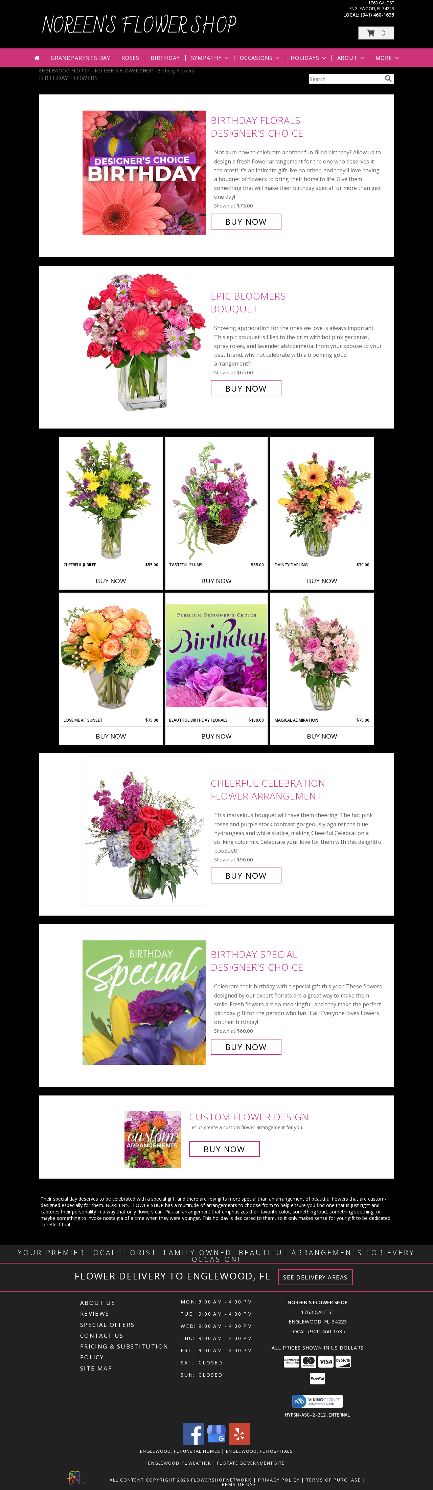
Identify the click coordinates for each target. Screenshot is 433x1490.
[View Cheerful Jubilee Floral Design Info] (111, 500)
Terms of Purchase (333, 1480)
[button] (376, 33)
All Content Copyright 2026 (149, 1480)
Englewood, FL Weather (179, 1463)
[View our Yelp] (239, 1443)
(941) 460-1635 (377, 15)
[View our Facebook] (193, 1443)
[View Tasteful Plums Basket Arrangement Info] (216, 500)
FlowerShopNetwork (221, 1480)
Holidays (305, 58)
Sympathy (206, 58)
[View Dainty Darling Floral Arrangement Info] (322, 500)
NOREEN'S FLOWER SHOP (139, 26)
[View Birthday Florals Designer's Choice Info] (145, 171)
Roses (130, 58)
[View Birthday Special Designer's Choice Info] (145, 1001)
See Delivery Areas (315, 1277)
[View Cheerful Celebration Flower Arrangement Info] (145, 829)
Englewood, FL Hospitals (259, 1451)
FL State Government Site (251, 1463)
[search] (388, 78)
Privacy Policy (279, 1480)
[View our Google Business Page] (216, 1443)
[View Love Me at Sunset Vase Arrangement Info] (111, 655)
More (383, 58)
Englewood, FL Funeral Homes (180, 1451)
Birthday (165, 58)
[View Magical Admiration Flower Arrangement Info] (322, 655)
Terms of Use (237, 1484)
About (347, 58)
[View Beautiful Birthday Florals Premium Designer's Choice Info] (216, 655)
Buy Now (246, 221)
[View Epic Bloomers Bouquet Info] (145, 342)
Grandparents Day (80, 58)
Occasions (256, 58)
